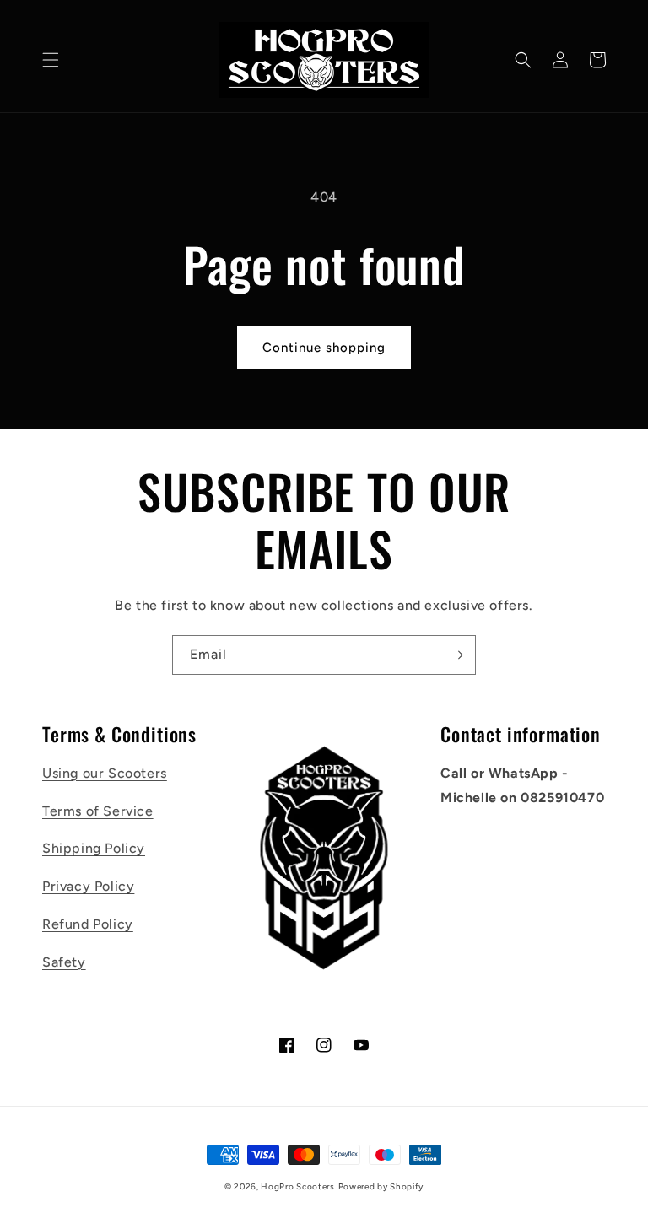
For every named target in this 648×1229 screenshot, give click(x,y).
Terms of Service (98, 811)
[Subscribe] (456, 655)
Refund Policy (87, 924)
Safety (64, 962)
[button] (50, 59)
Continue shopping (324, 347)
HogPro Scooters (298, 1186)
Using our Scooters (104, 773)
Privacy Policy (88, 886)
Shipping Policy (93, 848)
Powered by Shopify (381, 1186)
